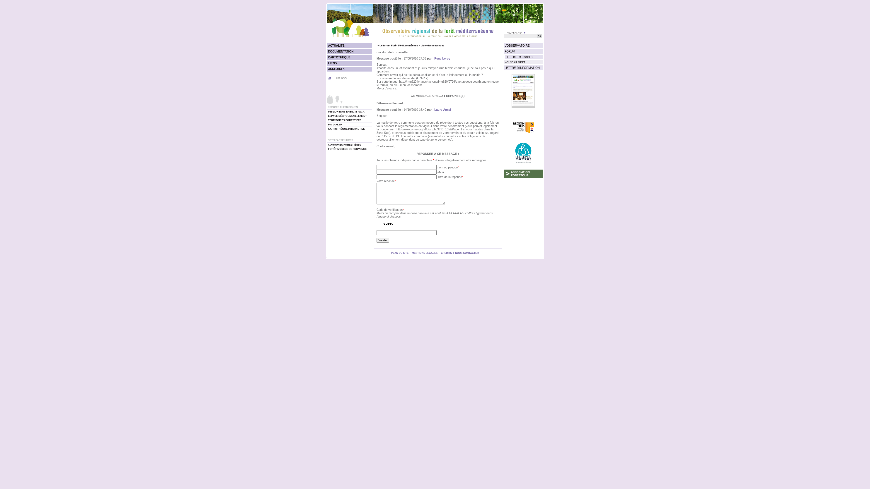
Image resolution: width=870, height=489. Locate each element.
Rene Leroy (442, 58)
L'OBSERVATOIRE (517, 45)
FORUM (510, 51)
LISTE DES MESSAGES (519, 57)
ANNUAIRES (336, 69)
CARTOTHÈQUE (339, 57)
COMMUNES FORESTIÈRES (344, 144)
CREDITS (446, 253)
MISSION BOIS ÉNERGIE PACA (346, 111)
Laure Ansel (442, 109)
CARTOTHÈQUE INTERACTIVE (346, 128)
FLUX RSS (340, 78)
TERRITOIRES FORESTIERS (344, 120)
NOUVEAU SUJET (515, 62)
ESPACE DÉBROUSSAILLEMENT (347, 116)
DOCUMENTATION (340, 51)
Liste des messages (432, 45)
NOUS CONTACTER (467, 253)
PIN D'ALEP (335, 124)
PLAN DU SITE (399, 253)
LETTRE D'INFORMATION (522, 68)
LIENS (332, 63)
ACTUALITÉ (336, 45)
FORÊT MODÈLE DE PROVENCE (347, 149)
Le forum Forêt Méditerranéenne (398, 45)
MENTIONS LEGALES (424, 253)
